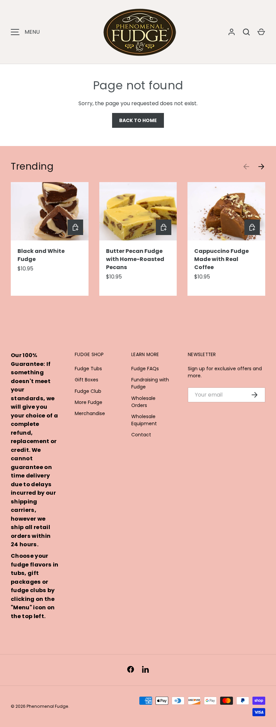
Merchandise (90, 413)
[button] (261, 32)
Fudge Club (88, 391)
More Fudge (88, 402)
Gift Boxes (86, 379)
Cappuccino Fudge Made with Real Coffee (221, 259)
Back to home (138, 120)
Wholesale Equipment (144, 420)
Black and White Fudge (41, 255)
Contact (141, 434)
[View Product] (75, 227)
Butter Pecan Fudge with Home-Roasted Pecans (135, 259)
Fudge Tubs (88, 368)
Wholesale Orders (143, 402)
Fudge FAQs (145, 368)
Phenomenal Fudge (47, 706)
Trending (32, 166)
